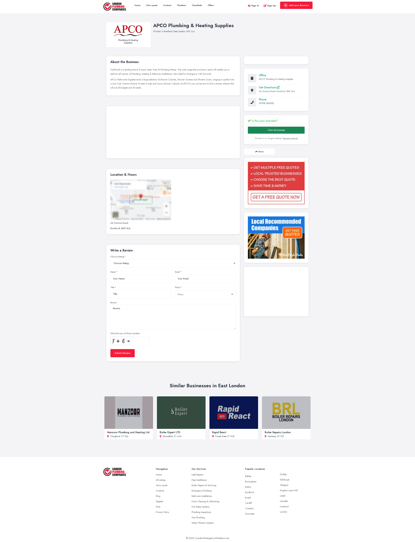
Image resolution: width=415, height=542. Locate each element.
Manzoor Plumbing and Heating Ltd (128, 432)
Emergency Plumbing (202, 490)
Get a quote (151, 5)
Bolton (248, 487)
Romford (168, 31)
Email (177, 272)
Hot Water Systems (200, 506)
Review (113, 302)
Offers (211, 5)
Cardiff (248, 503)
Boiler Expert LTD (170, 432)
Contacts (167, 5)
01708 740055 (266, 103)
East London (179, 31)
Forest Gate (220, 436)
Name (113, 272)
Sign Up (271, 5)
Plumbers (181, 5)
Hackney (272, 436)
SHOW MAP (141, 200)
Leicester (284, 501)
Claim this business (276, 130)
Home (137, 5)
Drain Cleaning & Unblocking (205, 501)
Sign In (255, 5)
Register (159, 501)
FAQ (158, 506)
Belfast (248, 476)
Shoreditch (168, 436)
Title (112, 287)
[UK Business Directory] (276, 237)
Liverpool (284, 506)
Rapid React (219, 432)
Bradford (249, 492)
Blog (158, 496)
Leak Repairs (197, 474)
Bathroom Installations (202, 496)
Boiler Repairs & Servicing (204, 485)
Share (261, 151)
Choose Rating (117, 256)
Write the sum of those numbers (125, 333)
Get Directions (268, 87)
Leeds (282, 495)
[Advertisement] (173, 133)
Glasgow (284, 485)
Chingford (115, 436)
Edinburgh (285, 479)
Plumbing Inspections (201, 512)
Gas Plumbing (198, 517)
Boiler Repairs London (278, 432)
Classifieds (197, 5)
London (283, 511)
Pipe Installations (199, 480)
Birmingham (250, 481)
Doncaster (250, 513)
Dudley (283, 474)
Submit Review (122, 353)
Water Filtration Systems (203, 522)
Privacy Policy (162, 512)
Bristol (248, 497)
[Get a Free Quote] (276, 183)
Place (177, 287)
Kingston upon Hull (289, 490)
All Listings (161, 480)
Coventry (249, 508)
